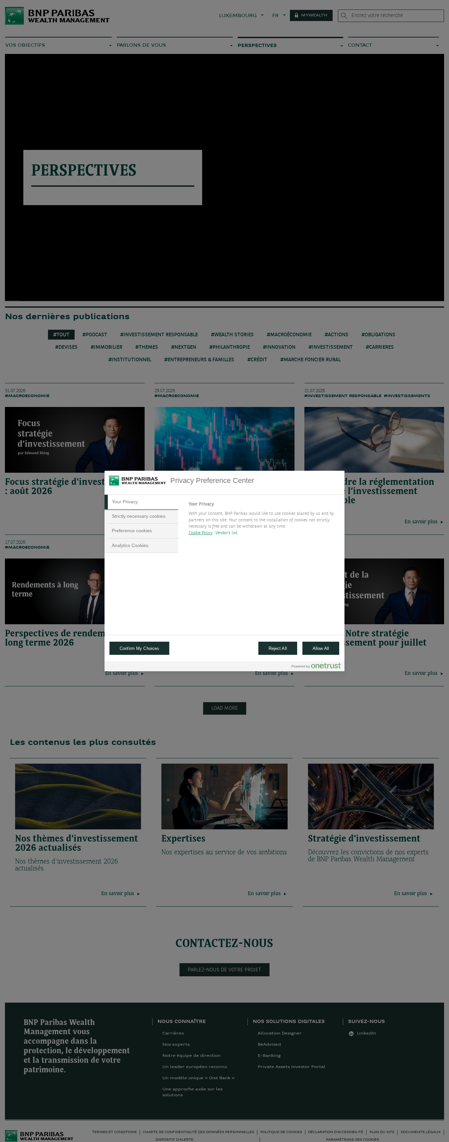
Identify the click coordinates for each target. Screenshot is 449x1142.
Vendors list (226, 533)
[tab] (141, 502)
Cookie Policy (201, 533)
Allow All (321, 648)
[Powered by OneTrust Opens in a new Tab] (316, 667)
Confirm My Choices (139, 648)
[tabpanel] (263, 520)
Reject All (278, 648)
